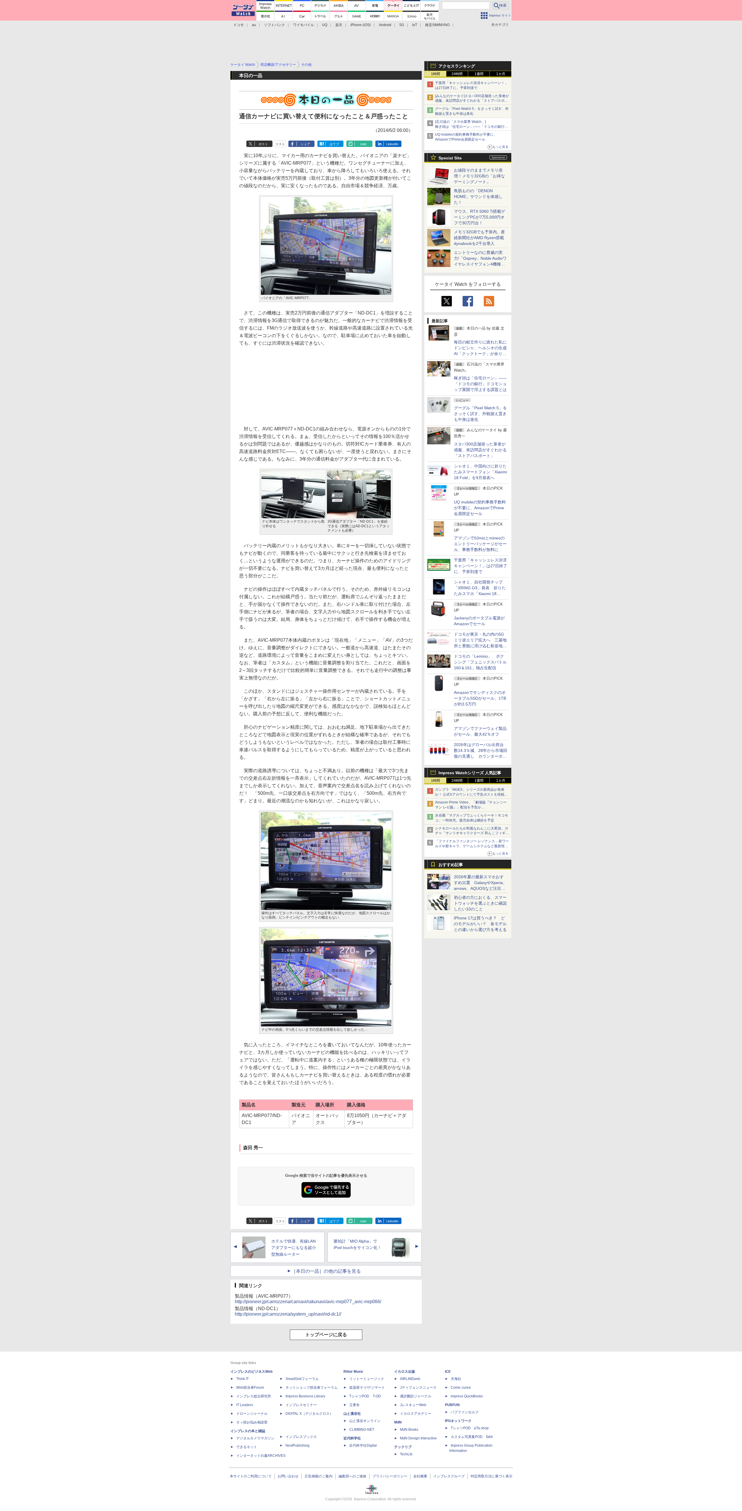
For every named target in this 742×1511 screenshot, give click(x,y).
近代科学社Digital (363, 1445)
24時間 (457, 74)
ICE (448, 1372)
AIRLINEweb (410, 1379)
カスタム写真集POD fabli (472, 1437)
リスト (280, 144)
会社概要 (420, 1476)
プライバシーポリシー (389, 1476)
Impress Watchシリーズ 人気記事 (470, 772)
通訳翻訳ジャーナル (415, 1396)
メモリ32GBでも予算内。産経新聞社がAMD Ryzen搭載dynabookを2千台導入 (479, 238)
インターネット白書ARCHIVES (260, 1456)
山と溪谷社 (352, 1414)
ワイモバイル (303, 25)
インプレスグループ (449, 1476)
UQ (324, 25)
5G (401, 25)
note (363, 144)
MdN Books (409, 1430)
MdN (398, 1422)
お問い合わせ (288, 1476)
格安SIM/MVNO (437, 25)
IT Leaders (244, 1405)
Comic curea (461, 1387)
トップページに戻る (326, 1334)
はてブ (334, 144)
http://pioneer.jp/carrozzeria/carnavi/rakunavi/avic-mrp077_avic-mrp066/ (308, 1301)
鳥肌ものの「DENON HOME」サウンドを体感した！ (478, 196)
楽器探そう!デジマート (367, 1387)
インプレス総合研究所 (253, 1396)
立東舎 (354, 1405)
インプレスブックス (301, 1437)
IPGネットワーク (458, 1421)
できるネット (246, 1447)
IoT (414, 25)
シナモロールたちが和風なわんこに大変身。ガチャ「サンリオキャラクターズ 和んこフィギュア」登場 (472, 833)
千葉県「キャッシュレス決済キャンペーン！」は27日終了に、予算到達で (480, 566)
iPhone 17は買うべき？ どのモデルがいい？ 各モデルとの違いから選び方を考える (480, 924)
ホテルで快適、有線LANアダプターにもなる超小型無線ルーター (293, 1248)
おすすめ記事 (451, 864)
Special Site (450, 158)
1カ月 (500, 74)
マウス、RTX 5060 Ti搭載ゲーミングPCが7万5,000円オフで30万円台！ (479, 217)
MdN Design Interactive (418, 1438)
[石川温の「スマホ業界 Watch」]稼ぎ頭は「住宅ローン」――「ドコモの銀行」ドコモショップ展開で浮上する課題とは (471, 127)
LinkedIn (392, 144)
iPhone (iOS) (360, 25)
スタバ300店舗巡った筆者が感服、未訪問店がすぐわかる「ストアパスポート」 (480, 450)
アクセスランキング (457, 66)
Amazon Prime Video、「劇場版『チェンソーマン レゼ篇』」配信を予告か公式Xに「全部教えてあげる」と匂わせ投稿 (471, 807)
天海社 (456, 1379)
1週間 (478, 74)
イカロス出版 (404, 1372)
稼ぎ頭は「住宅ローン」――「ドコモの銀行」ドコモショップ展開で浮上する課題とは (480, 384)
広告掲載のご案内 (318, 1476)
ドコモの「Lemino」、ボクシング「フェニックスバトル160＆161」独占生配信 (480, 662)
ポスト (263, 144)
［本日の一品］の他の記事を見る (326, 1271)
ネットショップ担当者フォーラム (311, 1387)
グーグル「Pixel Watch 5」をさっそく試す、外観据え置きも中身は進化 (480, 414)
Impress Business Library (305, 1396)
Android (385, 25)
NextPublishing (297, 1445)
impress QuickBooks (467, 1396)
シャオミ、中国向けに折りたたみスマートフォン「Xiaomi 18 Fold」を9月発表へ (480, 472)
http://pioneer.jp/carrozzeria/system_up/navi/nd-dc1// (288, 1314)
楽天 (338, 25)
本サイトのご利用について (251, 1476)
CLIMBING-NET (361, 1430)
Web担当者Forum (250, 1387)
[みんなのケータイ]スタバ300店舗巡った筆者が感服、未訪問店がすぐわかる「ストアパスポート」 (472, 101)
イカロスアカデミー (415, 1414)
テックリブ (403, 1447)
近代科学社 (352, 1438)
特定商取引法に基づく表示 (491, 1476)
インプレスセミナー (301, 1405)
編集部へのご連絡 (352, 1476)
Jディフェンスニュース (418, 1387)
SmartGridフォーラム (302, 1379)
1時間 (435, 74)
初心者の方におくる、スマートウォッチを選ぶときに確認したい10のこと (480, 903)
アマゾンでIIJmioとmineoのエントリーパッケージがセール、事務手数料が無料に (480, 544)
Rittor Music (353, 1372)
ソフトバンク (274, 25)
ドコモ (238, 25)
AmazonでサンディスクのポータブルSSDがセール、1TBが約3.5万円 (480, 698)
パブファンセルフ (465, 1412)
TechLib (406, 1454)
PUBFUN (452, 1405)
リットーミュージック (366, 1379)
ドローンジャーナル (252, 1414)
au (254, 25)
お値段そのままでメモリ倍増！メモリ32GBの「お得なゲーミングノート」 (479, 176)
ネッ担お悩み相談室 (252, 1422)
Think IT (242, 1379)
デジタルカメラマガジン (255, 1438)
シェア (305, 144)
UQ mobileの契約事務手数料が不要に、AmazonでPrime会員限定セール (480, 508)
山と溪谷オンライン (365, 1421)
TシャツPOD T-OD (365, 1396)
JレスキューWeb (413, 1405)
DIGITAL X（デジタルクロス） (309, 1414)
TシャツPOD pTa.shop (470, 1428)
